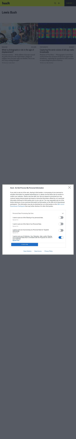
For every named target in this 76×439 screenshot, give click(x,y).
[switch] (61, 217)
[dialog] (38, 219)
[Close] (70, 188)
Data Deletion (28, 251)
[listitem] (38, 213)
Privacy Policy (48, 251)
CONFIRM (24, 244)
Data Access (38, 251)
